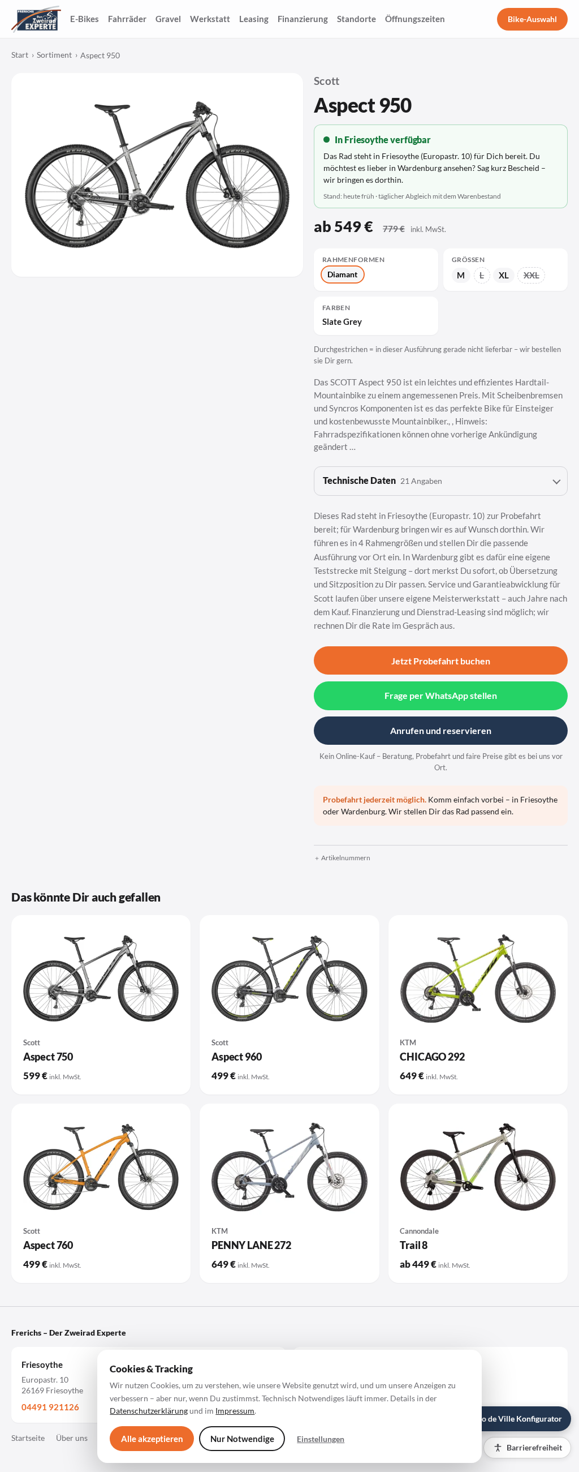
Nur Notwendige (242, 1439)
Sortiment (54, 54)
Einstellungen (320, 1439)
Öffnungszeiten (415, 19)
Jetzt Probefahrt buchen (440, 660)
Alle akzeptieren (152, 1439)
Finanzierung (303, 19)
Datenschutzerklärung (149, 1410)
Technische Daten (382, 480)
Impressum (234, 1410)
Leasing (254, 19)
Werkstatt (210, 19)
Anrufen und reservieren (440, 730)
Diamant (342, 274)
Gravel (168, 19)
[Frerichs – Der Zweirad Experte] (36, 19)
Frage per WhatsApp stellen (440, 695)
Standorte (356, 19)
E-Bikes (84, 19)
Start (19, 54)
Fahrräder (127, 19)
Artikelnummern (345, 857)
